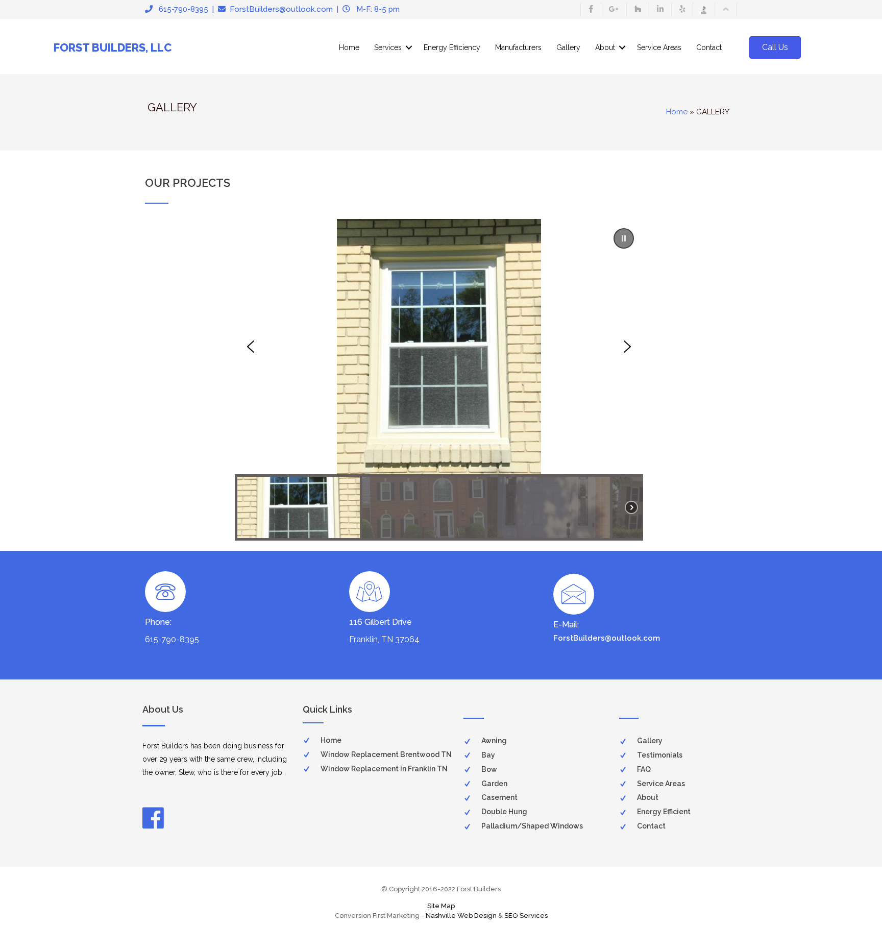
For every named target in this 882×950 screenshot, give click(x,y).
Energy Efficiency (452, 47)
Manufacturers (518, 47)
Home (349, 47)
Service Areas (659, 47)
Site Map (441, 906)
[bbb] (704, 10)
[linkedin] (660, 10)
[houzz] (638, 10)
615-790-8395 (180, 9)
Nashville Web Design (461, 915)
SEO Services (526, 915)
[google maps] (613, 10)
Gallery (568, 47)
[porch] (726, 10)
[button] (624, 238)
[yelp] (682, 10)
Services (388, 47)
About (605, 47)
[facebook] (591, 10)
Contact (709, 47)
